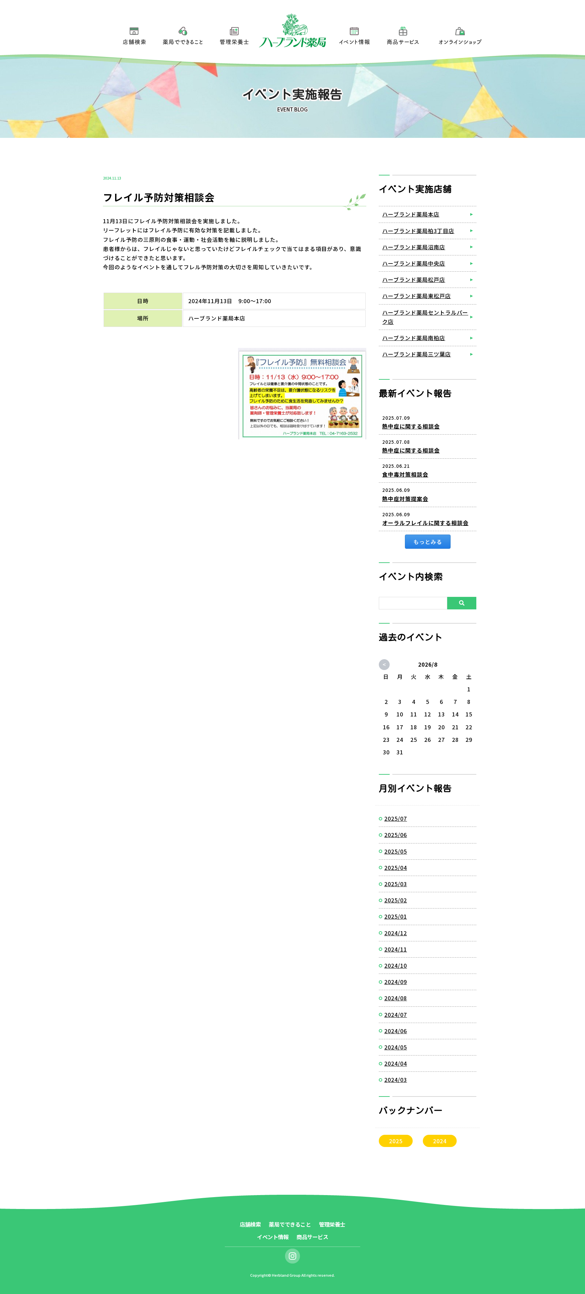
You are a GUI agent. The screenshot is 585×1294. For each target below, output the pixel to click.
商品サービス (403, 34)
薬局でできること (183, 34)
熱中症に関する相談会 (411, 426)
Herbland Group (286, 1275)
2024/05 (395, 1047)
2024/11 (395, 949)
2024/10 (395, 965)
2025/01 (395, 916)
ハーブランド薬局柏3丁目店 (418, 231)
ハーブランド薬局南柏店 (413, 338)
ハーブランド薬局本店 (410, 214)
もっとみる (427, 542)
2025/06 (395, 835)
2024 (440, 1141)
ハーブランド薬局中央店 (413, 263)
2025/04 (395, 867)
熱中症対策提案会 (405, 499)
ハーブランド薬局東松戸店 (416, 296)
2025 (396, 1141)
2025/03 (395, 884)
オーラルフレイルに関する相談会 (425, 523)
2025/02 (395, 900)
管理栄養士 (234, 34)
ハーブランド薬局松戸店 (413, 279)
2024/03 (395, 1080)
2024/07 (395, 1014)
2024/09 (395, 982)
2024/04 (395, 1063)
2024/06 (395, 1031)
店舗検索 (134, 34)
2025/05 (395, 851)
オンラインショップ (460, 34)
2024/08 (395, 998)
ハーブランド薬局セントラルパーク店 (425, 317)
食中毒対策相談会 (405, 474)
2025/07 (395, 818)
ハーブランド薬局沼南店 (413, 247)
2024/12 (395, 933)
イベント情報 (354, 34)
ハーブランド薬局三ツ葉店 (416, 354)
